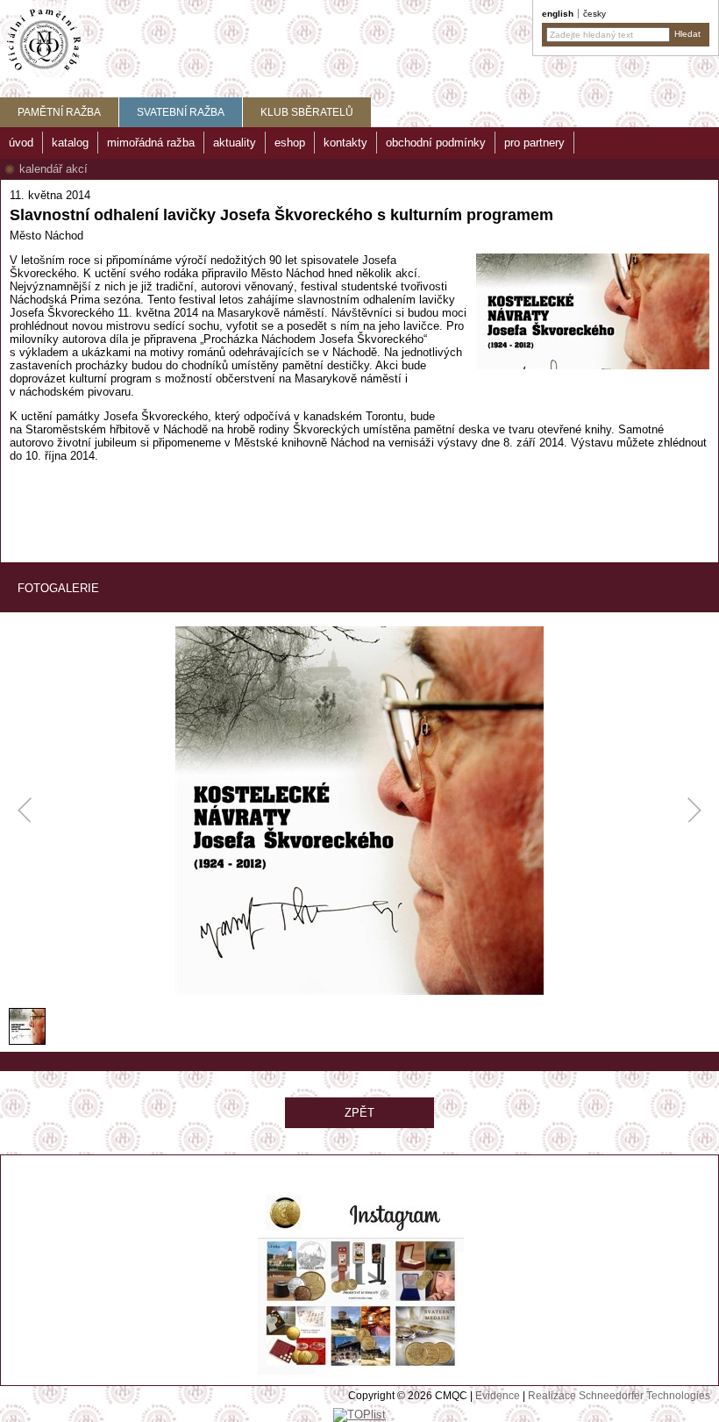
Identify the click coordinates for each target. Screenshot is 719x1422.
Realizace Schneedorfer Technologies (619, 1395)
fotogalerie (58, 588)
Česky (594, 13)
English (557, 13)
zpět (359, 1112)
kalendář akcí (53, 168)
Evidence (497, 1395)
